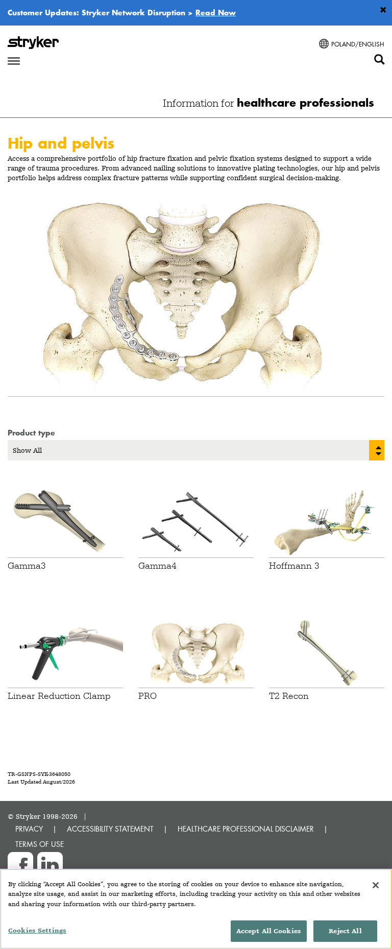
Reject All (345, 931)
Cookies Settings (37, 930)
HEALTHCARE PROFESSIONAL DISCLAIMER (246, 829)
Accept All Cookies (268, 931)
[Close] (375, 885)
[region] (196, 909)
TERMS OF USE (39, 844)
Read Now (215, 12)
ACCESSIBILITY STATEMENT (110, 829)
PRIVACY (29, 829)
